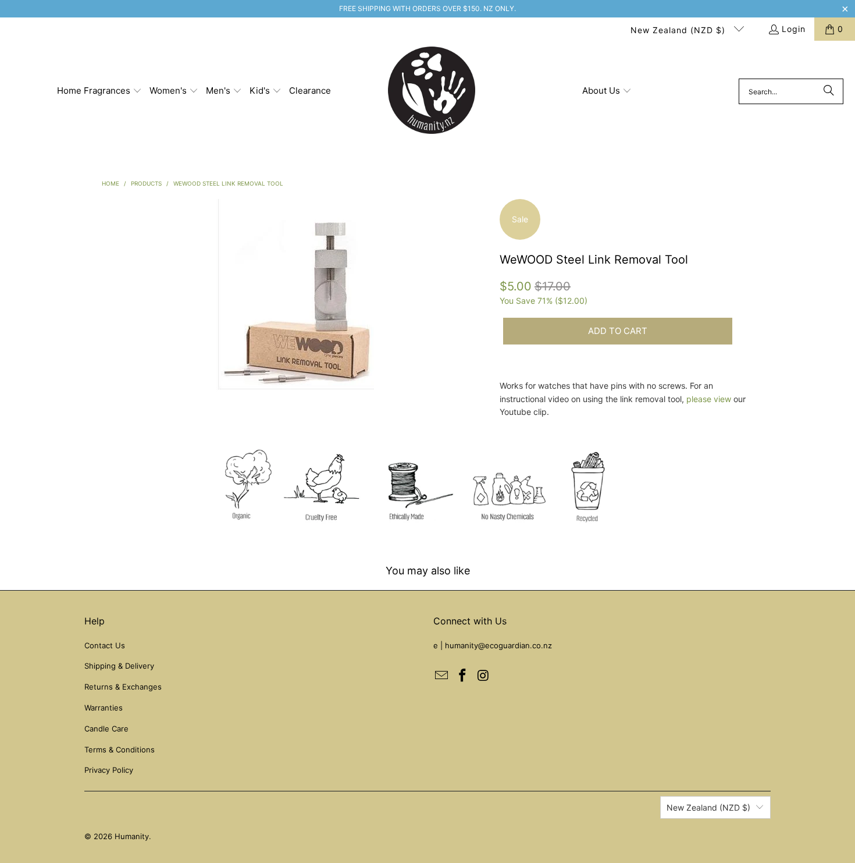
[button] (99, 91)
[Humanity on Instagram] (483, 676)
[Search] (828, 91)
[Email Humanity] (442, 676)
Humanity (132, 836)
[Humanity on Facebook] (463, 676)
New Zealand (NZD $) (679, 30)
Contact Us (104, 645)
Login (794, 29)
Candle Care (106, 728)
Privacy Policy (108, 770)
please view (709, 399)
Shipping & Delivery (119, 665)
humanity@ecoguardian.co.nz (498, 645)
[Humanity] (431, 91)
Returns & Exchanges (123, 686)
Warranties (103, 707)
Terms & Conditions (119, 749)
